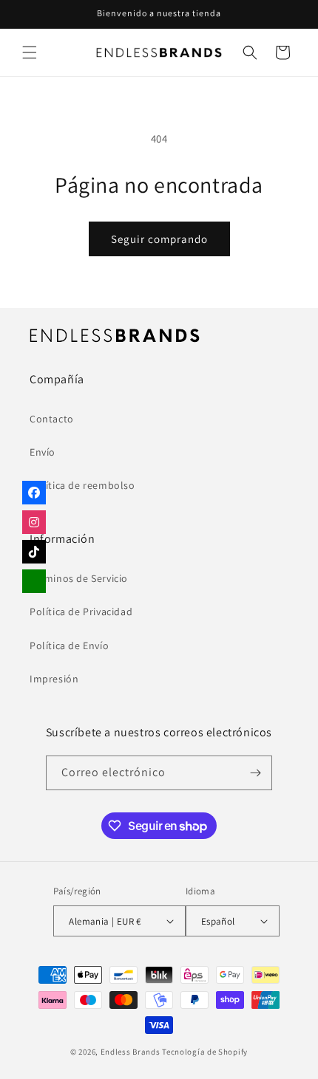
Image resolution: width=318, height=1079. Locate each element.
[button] (29, 52)
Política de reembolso (82, 485)
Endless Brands (130, 1052)
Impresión (54, 678)
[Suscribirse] (255, 773)
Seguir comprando (159, 239)
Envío (42, 452)
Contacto (52, 418)
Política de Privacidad (81, 611)
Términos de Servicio (79, 578)
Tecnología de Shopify (205, 1052)
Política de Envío (69, 645)
